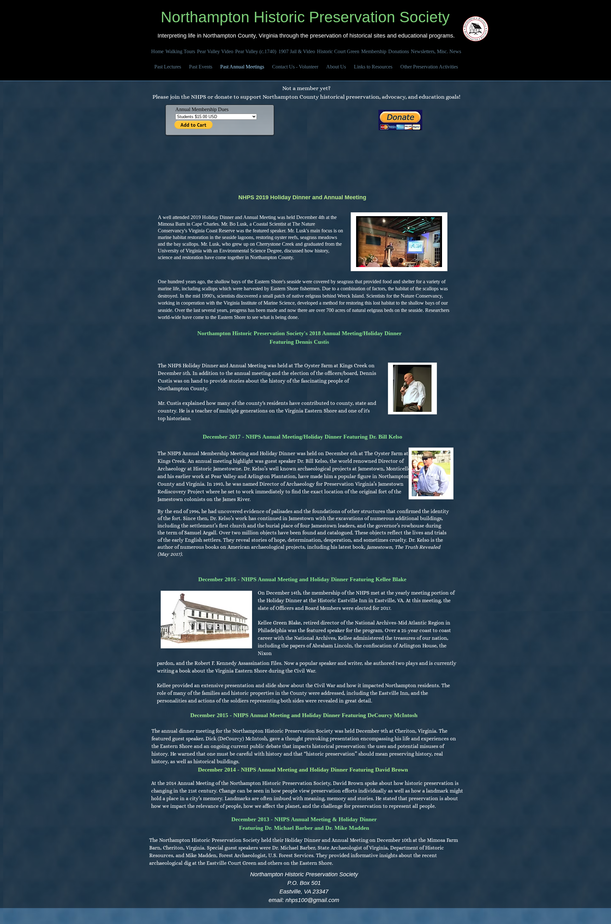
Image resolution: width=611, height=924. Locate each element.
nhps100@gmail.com (312, 900)
